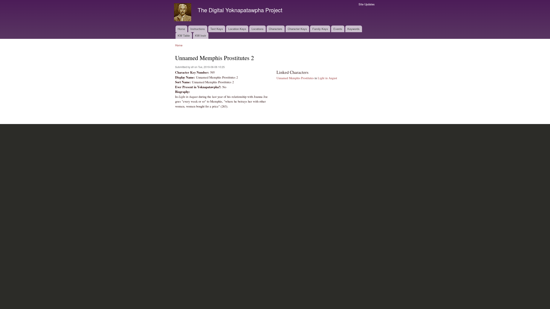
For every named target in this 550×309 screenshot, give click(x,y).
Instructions (197, 29)
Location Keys (237, 29)
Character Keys (297, 29)
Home (181, 29)
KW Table (184, 35)
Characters (275, 29)
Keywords (353, 29)
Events (337, 29)
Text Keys (216, 29)
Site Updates (367, 4)
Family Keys (320, 29)
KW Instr (200, 35)
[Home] (183, 13)
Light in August (327, 78)
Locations (258, 29)
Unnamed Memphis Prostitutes (295, 78)
